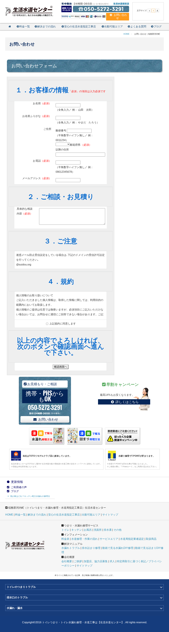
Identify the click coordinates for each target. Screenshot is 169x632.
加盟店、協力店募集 (96, 561)
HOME (9, 514)
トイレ (65, 529)
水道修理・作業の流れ (84, 538)
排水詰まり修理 (91, 548)
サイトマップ (110, 514)
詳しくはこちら (127, 402)
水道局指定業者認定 (132, 538)
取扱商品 (151, 538)
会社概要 (66, 561)
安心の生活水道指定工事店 (80, 26)
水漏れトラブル (70, 548)
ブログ (158, 26)
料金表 (65, 538)
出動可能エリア (113, 26)
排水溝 (108, 529)
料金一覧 (24, 26)
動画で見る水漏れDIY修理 (117, 548)
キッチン (76, 529)
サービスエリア (109, 538)
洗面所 (98, 529)
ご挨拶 (78, 561)
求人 (112, 561)
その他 (117, 529)
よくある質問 (138, 26)
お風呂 (88, 529)
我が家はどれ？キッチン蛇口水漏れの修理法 (30, 496)
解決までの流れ (46, 26)
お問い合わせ (48, 419)
